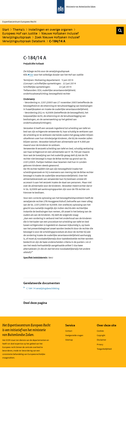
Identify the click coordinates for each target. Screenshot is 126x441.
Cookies (100, 331)
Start (5, 29)
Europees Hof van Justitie (19, 33)
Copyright (101, 335)
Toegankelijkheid (104, 349)
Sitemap (69, 340)
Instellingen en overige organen (50, 29)
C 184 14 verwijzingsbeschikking (42, 288)
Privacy (100, 344)
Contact (68, 331)
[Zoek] (120, 30)
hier (31, 74)
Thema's (19, 29)
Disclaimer (101, 340)
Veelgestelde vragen (74, 335)
